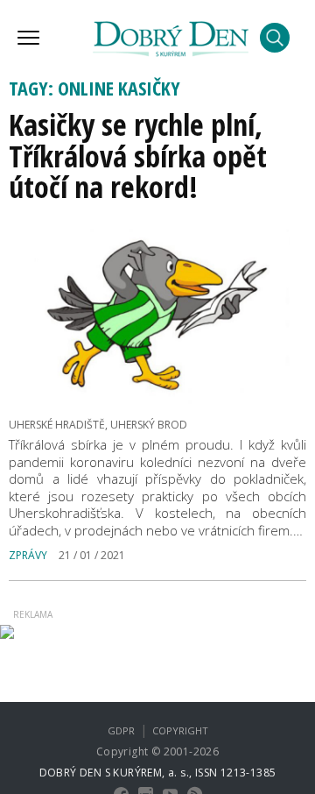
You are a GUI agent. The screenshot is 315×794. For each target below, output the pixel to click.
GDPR (121, 730)
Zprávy (28, 555)
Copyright (180, 730)
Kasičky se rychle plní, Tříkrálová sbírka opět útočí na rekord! (138, 155)
